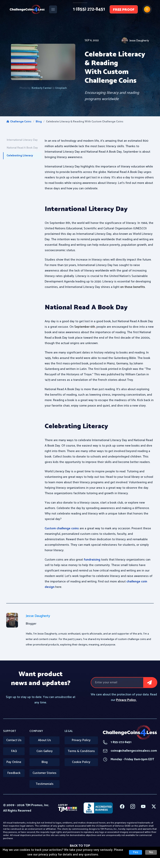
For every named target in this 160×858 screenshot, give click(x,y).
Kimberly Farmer (42, 88)
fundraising (92, 559)
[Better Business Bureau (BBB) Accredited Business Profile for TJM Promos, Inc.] (98, 807)
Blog (39, 122)
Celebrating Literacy (20, 155)
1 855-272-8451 (117, 742)
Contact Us (13, 740)
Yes (135, 852)
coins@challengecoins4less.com (130, 751)
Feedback (13, 773)
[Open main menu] (53, 9)
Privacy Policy (81, 740)
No (151, 852)
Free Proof (123, 10)
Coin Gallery (44, 751)
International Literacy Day (22, 140)
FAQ (14, 751)
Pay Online (13, 762)
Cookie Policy (81, 762)
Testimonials (44, 784)
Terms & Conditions (81, 751)
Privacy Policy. (126, 700)
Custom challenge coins (62, 528)
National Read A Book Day (22, 148)
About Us (44, 740)
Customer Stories (44, 773)
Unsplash (61, 88)
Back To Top (80, 845)
